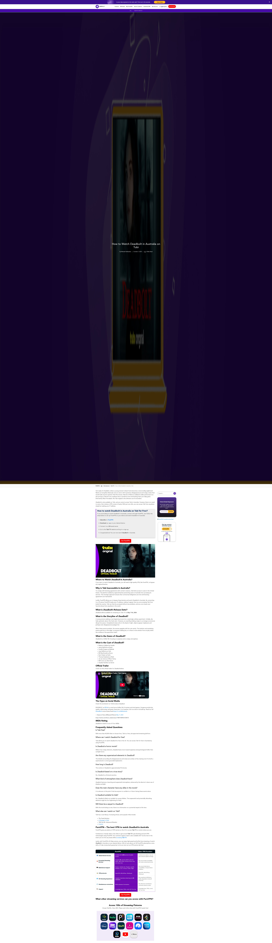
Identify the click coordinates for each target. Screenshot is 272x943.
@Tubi (106, 707)
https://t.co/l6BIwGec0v (120, 711)
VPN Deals (122, 6)
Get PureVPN (172, 6)
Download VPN (147, 6)
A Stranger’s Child (103, 820)
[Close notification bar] (270, 2)
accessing (121, 837)
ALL (130, 10)
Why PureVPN (129, 6)
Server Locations (138, 6)
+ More (134, 934)
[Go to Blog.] (101, 485)
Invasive (100, 824)
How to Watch (138, 10)
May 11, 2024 (119, 715)
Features (117, 6)
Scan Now (171, 511)
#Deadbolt (99, 711)
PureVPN (110, 520)
